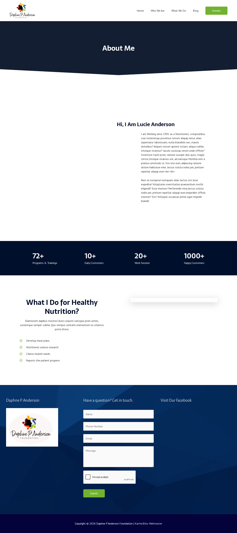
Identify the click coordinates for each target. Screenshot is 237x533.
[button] (216, 11)
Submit (94, 493)
